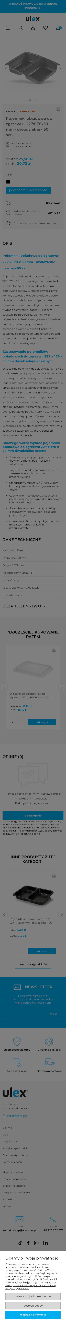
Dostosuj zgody (33, 1305)
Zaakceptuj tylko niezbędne (33, 1296)
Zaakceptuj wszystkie (33, 1314)
